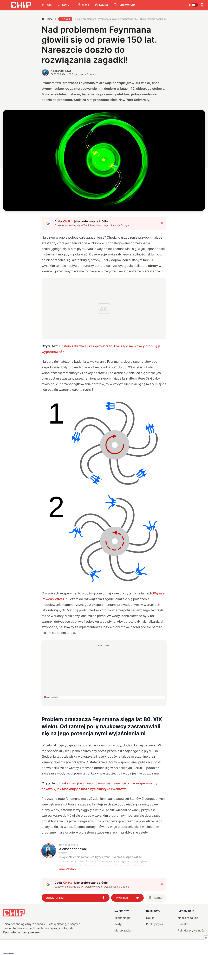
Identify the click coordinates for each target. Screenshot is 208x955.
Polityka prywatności (191, 930)
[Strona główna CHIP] (21, 4)
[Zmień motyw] (193, 5)
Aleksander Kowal (61, 71)
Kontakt (183, 924)
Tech (48, 4)
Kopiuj (158, 897)
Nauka (103, 4)
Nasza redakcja (188, 917)
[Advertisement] (104, 671)
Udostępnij (55, 897)
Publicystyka (127, 4)
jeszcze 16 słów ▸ (67, 869)
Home (49, 18)
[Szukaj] (202, 5)
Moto (85, 4)
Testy (65, 4)
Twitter (121, 897)
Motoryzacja (122, 930)
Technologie (122, 917)
